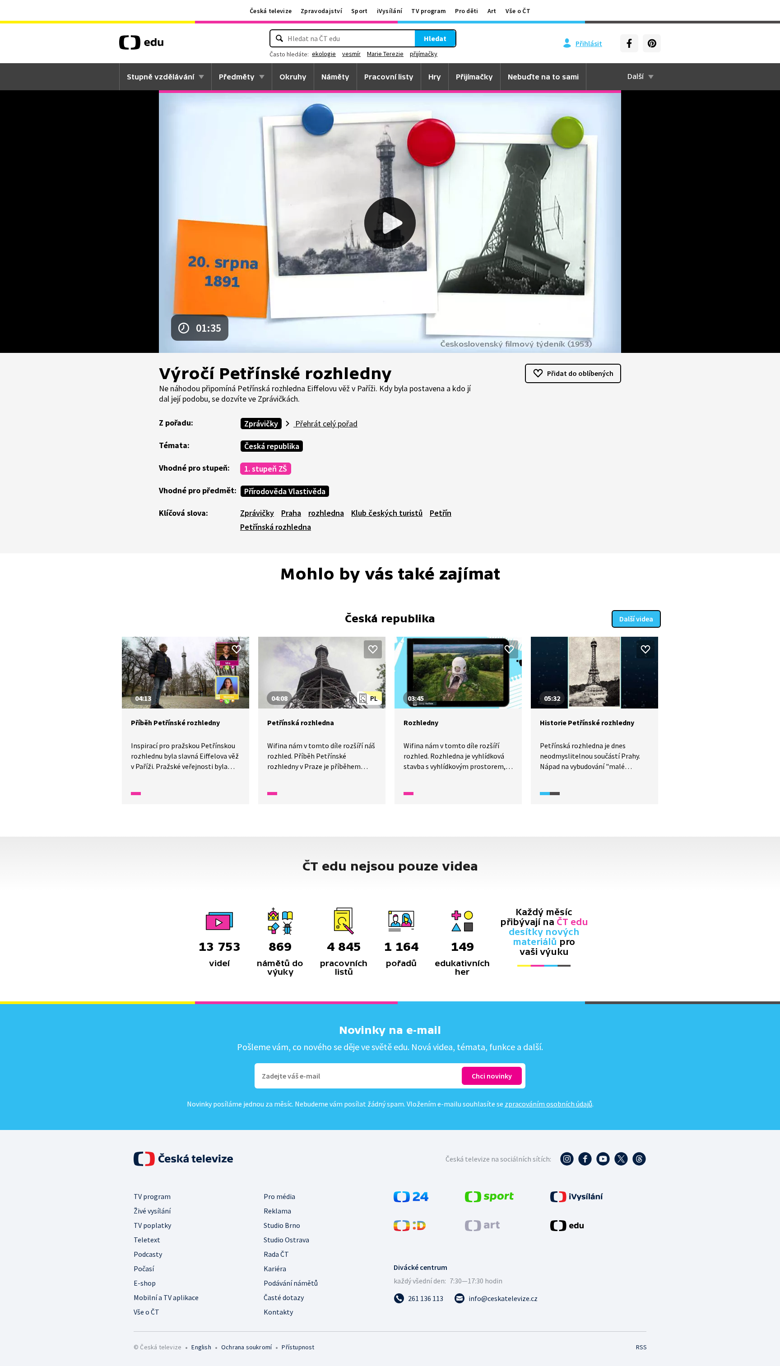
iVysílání (390, 11)
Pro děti (466, 11)
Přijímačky (474, 77)
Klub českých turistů (386, 513)
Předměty (237, 77)
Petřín (440, 513)
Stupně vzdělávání (160, 77)
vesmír (351, 54)
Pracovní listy (388, 77)
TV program (428, 11)
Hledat (435, 38)
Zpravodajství (321, 11)
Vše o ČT (518, 11)
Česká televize (271, 11)
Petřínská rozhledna (275, 527)
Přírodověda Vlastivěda (284, 491)
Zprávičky (261, 423)
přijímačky (423, 54)
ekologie (324, 54)
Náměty (335, 77)
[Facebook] (629, 43)
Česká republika (271, 446)
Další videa (636, 618)
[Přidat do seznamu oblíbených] (237, 649)
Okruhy (292, 77)
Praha (291, 513)
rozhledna (326, 513)
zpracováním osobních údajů (548, 1103)
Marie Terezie (385, 54)
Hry (434, 77)
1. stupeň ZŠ (265, 468)
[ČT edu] (141, 45)
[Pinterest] (652, 43)
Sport (359, 11)
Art (492, 11)
